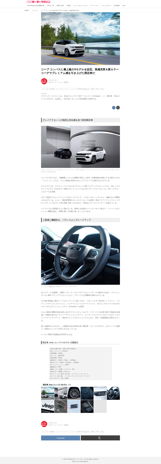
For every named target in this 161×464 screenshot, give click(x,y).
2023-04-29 (53, 80)
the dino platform (83, 461)
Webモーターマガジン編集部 (59, 82)
